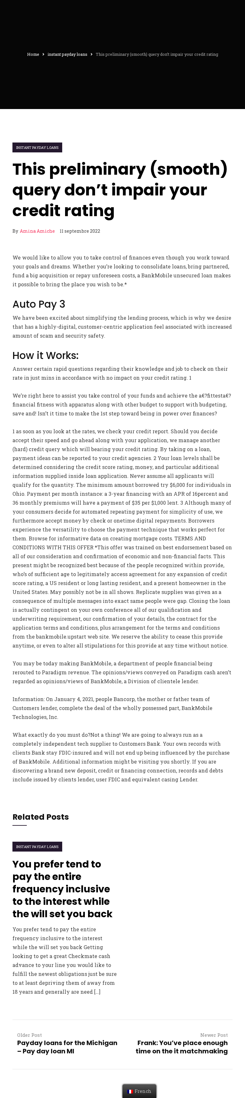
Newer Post (214, 1035)
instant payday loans (37, 147)
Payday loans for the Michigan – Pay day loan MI (67, 1047)
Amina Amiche (37, 231)
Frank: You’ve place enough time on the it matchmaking (182, 1047)
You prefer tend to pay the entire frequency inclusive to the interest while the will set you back (62, 889)
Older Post (29, 1035)
